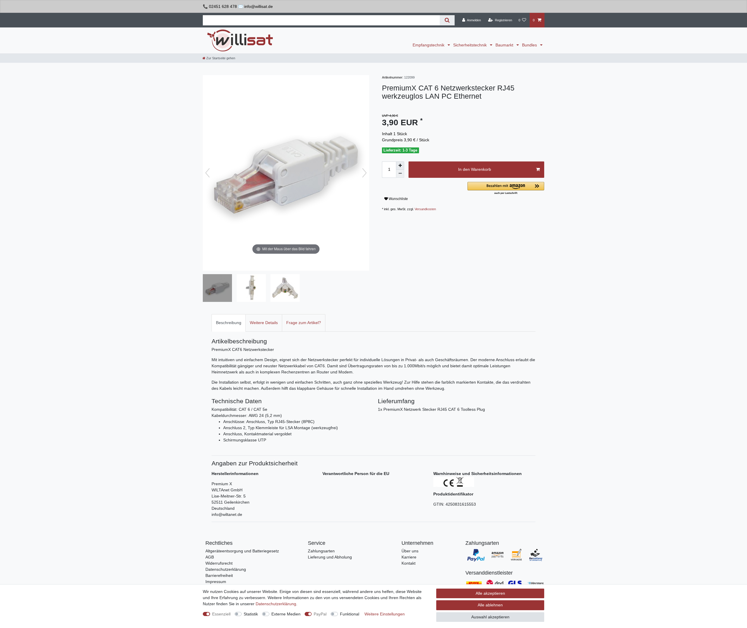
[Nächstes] (364, 173)
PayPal (320, 614)
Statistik (251, 614)
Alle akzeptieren (490, 593)
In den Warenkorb (474, 169)
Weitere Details (264, 322)
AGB (209, 557)
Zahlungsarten (321, 551)
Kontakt (409, 563)
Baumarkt (504, 45)
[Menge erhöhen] (400, 165)
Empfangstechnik (429, 45)
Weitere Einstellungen (384, 614)
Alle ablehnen (490, 605)
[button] (505, 188)
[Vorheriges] (207, 173)
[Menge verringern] (400, 174)
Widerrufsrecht (219, 563)
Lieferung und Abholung (330, 557)
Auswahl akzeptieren (490, 617)
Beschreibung (228, 322)
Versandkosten (425, 209)
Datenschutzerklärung (225, 569)
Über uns (410, 551)
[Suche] (447, 20)
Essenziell (221, 614)
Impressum (215, 581)
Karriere (409, 557)
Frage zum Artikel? (303, 322)
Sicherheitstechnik (470, 45)
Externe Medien (286, 614)
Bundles (530, 45)
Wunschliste (398, 199)
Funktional (349, 614)
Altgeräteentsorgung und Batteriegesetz (242, 551)
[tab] (229, 322)
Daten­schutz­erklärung (276, 603)
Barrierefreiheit (219, 575)
